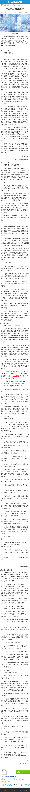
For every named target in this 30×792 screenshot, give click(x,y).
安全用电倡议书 (9, 785)
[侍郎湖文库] (15, 2)
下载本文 (25, 12)
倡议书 (19, 5)
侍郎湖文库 (12, 790)
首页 (8, 5)
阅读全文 (20, 12)
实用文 (13, 5)
